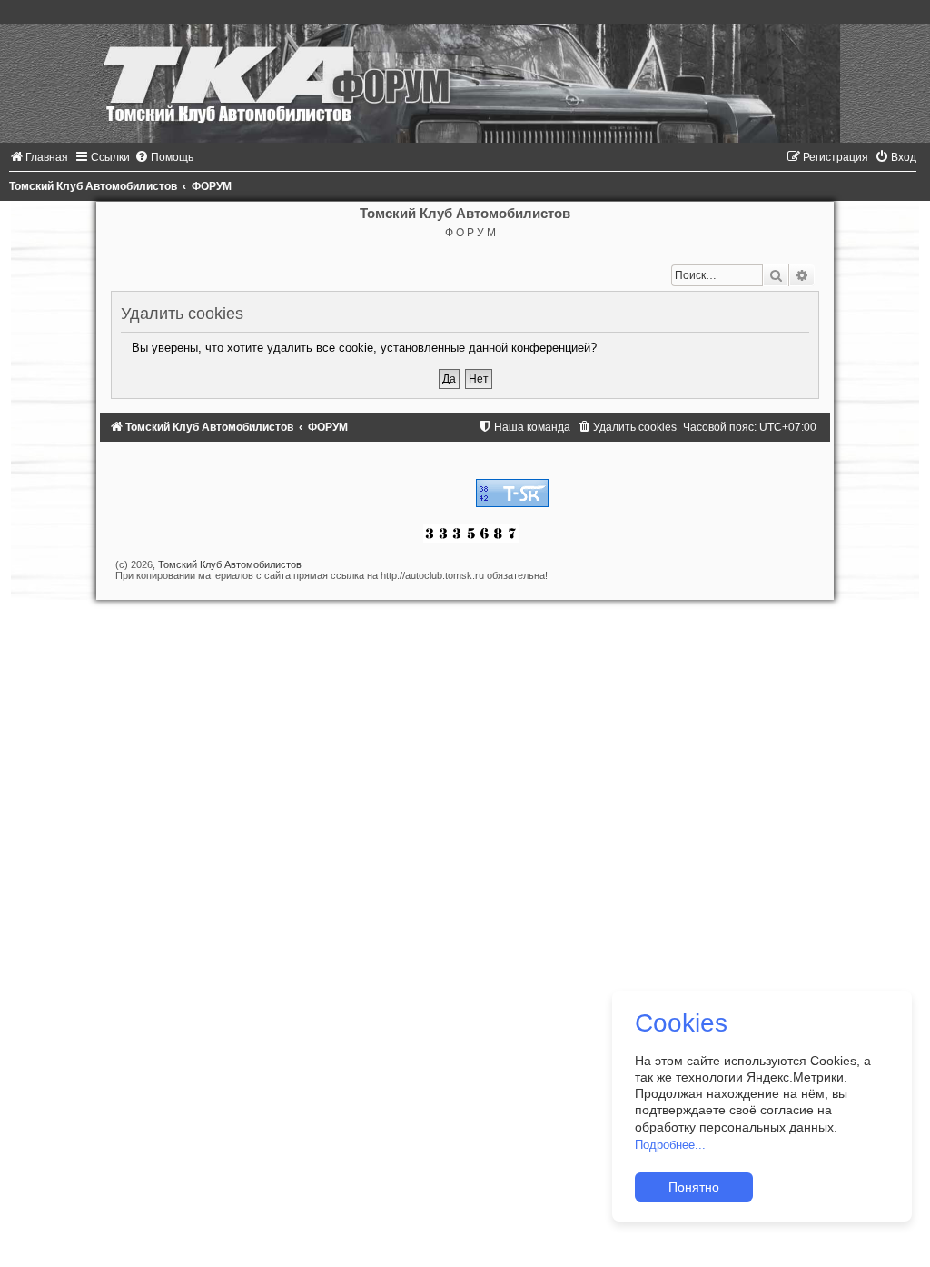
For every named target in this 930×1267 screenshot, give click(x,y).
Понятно (693, 1187)
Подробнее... (670, 1145)
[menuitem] (38, 157)
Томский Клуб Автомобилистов (230, 564)
